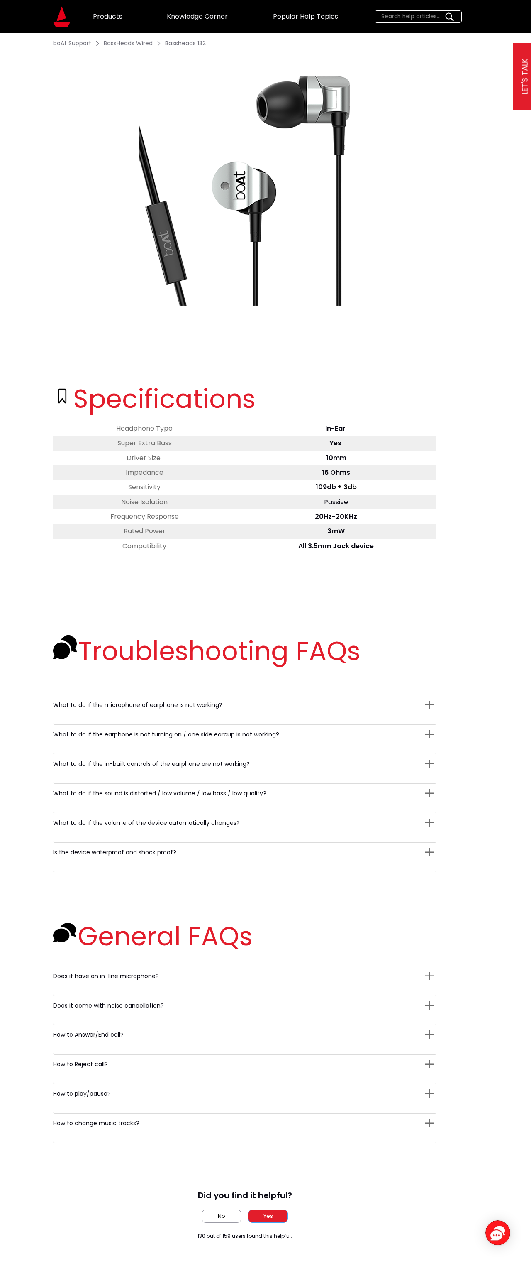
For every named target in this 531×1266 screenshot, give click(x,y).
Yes (268, 1216)
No (221, 1216)
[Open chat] (497, 1232)
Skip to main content (37, 6)
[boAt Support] (62, 16)
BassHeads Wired (128, 43)
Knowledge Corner (197, 16)
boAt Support (72, 43)
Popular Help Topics (305, 16)
